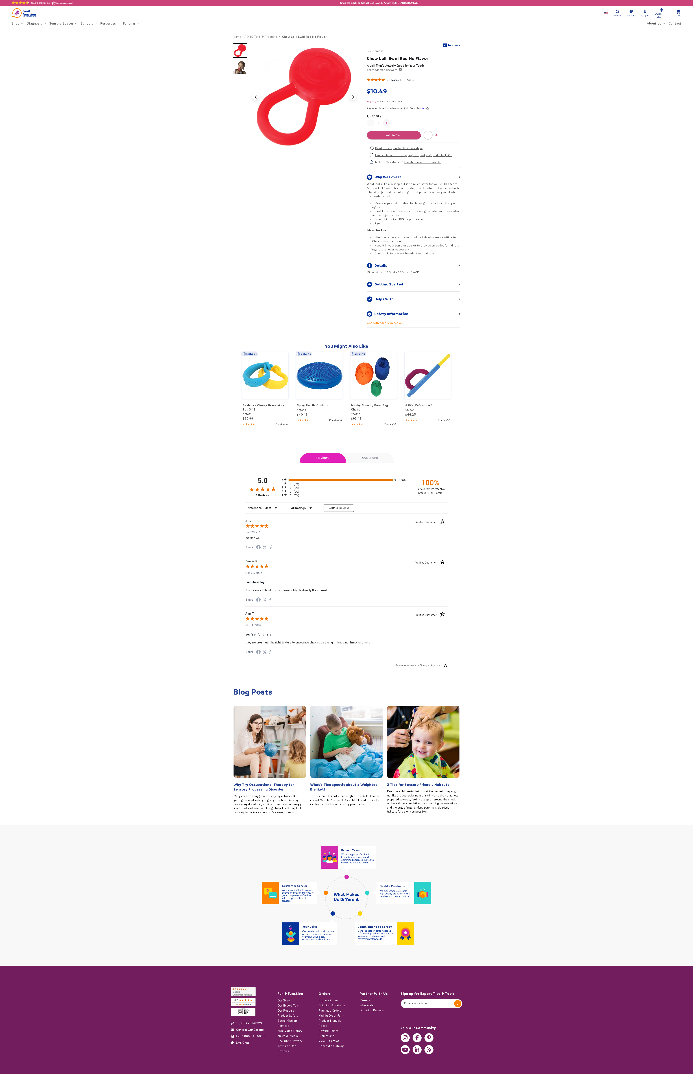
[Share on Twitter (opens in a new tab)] (264, 547)
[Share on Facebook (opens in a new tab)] (258, 547)
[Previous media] (255, 96)
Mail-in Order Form (331, 1015)
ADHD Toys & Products (261, 36)
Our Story (284, 1000)
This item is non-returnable (422, 162)
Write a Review (339, 508)
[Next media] (353, 96)
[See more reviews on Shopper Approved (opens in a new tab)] (271, 547)
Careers (365, 1000)
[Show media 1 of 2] (240, 50)
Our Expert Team (289, 1005)
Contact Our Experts (250, 1029)
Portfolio (283, 1025)
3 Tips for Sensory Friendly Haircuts (418, 785)
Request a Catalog (331, 1045)
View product (265, 382)
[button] (16, 23)
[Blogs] (428, 1049)
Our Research (287, 1010)
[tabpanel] (346, 572)
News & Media (288, 1035)
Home (237, 36)
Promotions (326, 1035)
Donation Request (372, 1010)
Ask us (411, 80)
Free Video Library (290, 1030)
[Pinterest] (428, 1037)
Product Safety (288, 1015)
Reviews (283, 1050)
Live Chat (242, 1042)
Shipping (371, 101)
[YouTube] (405, 1049)
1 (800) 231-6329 (249, 1023)
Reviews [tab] (322, 458)
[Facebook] (417, 1037)
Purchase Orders (330, 1010)
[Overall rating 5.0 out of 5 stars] (376, 80)
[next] (452, 389)
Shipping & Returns (332, 1005)
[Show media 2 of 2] (240, 67)
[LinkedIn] (417, 1049)
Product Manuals (330, 1020)
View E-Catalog (329, 1040)
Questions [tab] (370, 458)
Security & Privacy (290, 1040)
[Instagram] (405, 1037)
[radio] (346, 479)
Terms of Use (287, 1045)
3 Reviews (392, 80)
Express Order (328, 1000)
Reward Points (328, 1030)
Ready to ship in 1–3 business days (398, 148)
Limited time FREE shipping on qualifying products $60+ (413, 155)
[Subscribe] (457, 1003)
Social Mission (287, 1020)
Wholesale (367, 1005)
